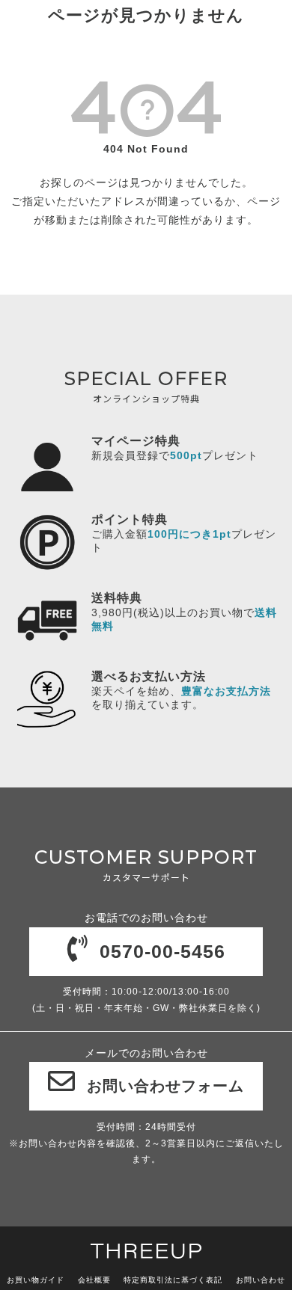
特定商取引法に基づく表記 (173, 1280)
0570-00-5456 (162, 951)
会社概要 (94, 1280)
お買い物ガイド (35, 1280)
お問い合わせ (260, 1280)
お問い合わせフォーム (165, 1086)
